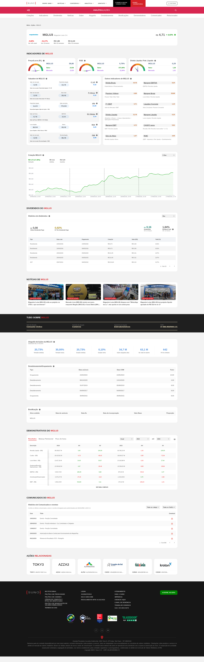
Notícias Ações (35, 298)
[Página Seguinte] (174, 266)
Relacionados (172, 15)
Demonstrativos (140, 15)
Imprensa (119, 597)
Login (83, 591)
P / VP (93, 82)
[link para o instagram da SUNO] (102, 630)
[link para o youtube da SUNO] (108, 630)
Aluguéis (92, 15)
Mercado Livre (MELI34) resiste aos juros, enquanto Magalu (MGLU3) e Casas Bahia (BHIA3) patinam (83, 304)
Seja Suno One (87, 597)
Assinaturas (86, 594)
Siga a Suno (119, 594)
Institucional (50, 591)
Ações (33, 25)
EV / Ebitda (91, 114)
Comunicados (156, 15)
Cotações (30, 15)
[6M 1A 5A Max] (169, 216)
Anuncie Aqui (120, 599)
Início (28, 25)
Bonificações (123, 15)
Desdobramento (107, 15)
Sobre (81, 15)
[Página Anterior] (170, 266)
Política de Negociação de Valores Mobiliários (56, 604)
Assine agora (168, 592)
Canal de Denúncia (123, 602)
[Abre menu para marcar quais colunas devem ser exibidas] (174, 439)
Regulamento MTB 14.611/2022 (93, 599)
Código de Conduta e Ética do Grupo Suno (53, 600)
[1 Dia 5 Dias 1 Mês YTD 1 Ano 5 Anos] (169, 155)
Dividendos (57, 15)
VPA (93, 103)
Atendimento (120, 591)
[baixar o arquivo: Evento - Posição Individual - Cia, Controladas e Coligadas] (172, 523)
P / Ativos (91, 93)
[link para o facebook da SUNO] (96, 630)
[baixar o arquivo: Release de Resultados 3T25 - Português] (172, 538)
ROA (93, 125)
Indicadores (43, 15)
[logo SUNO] (31, 3)
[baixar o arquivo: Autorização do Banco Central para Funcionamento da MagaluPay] (172, 533)
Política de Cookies (53, 597)
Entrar (173, 3)
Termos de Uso (51, 608)
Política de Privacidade (55, 594)
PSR (93, 135)
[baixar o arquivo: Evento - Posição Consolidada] (172, 518)
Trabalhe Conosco (123, 605)
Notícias (70, 15)
